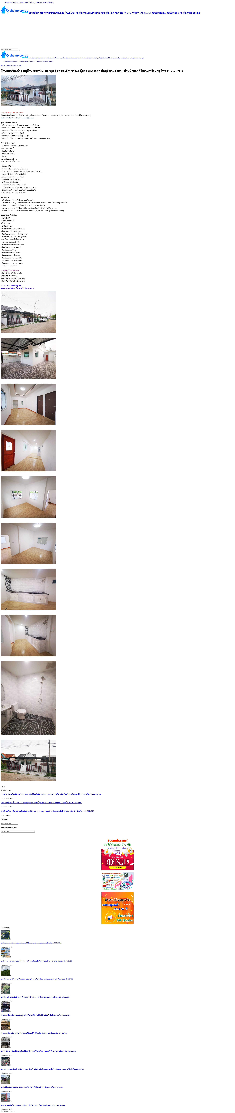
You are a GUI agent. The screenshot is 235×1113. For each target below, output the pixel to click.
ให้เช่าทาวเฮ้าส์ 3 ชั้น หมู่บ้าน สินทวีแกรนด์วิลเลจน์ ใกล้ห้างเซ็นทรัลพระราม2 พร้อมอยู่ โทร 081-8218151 (34, 1033)
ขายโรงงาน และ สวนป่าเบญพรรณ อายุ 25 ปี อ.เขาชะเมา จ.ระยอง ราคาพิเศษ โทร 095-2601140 (31, 943)
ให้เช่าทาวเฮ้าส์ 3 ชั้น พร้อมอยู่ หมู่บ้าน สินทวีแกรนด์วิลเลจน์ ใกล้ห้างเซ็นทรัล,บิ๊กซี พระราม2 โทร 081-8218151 (35, 1015)
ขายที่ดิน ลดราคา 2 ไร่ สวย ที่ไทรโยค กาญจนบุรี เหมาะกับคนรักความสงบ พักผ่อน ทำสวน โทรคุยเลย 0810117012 (37, 979)
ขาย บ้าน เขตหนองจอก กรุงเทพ (11, 65)
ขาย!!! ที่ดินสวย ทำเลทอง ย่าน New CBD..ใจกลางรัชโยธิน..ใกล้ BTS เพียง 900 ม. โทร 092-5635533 (32, 1087)
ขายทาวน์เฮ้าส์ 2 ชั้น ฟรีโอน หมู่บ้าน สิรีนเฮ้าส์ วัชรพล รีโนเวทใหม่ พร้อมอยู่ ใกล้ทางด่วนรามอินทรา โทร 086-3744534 (38, 1051)
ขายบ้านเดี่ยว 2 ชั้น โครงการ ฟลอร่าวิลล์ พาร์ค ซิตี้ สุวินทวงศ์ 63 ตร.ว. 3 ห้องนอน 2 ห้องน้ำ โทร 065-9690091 (41, 803)
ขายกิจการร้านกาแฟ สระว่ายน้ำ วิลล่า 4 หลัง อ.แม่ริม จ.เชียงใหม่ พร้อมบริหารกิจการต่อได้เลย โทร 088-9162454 (36, 961)
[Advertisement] (117, 29)
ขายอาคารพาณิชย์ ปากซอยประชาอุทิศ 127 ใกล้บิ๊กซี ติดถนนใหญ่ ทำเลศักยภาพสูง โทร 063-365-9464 (33, 1105)
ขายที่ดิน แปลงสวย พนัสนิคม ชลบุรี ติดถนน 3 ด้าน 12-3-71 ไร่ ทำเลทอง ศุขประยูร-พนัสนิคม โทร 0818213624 (35, 997)
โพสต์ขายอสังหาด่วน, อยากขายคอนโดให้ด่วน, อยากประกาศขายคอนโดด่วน (29, 2)
